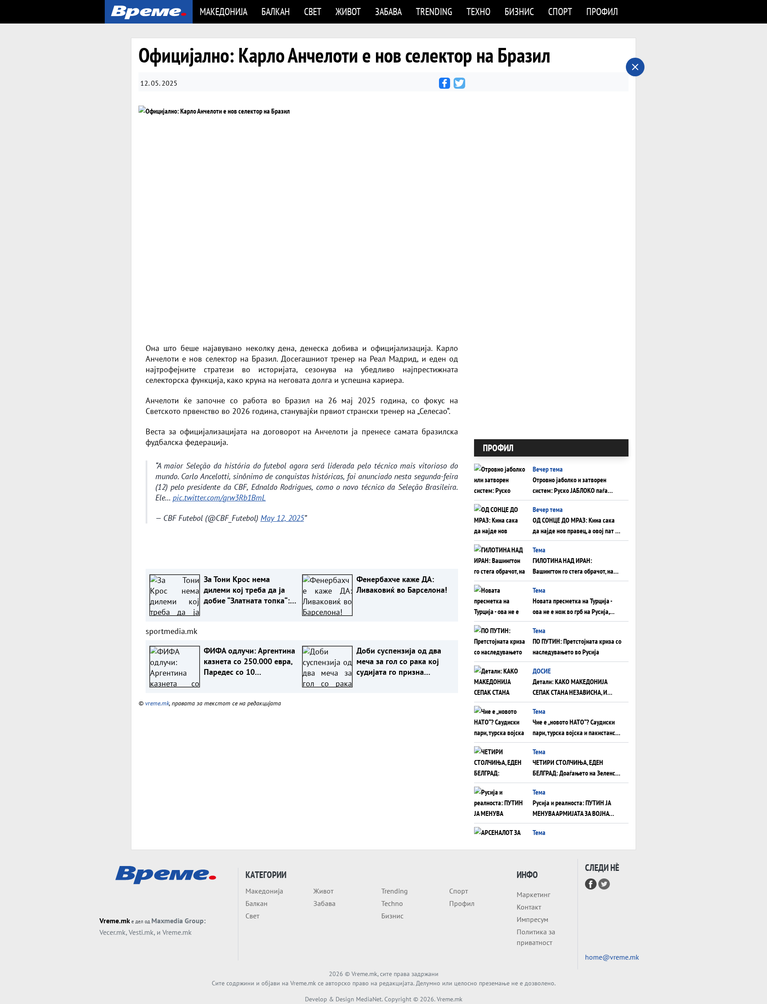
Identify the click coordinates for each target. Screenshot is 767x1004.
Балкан (275, 11)
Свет (312, 11)
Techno (392, 903)
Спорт (560, 11)
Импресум (532, 919)
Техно (478, 11)
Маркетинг (533, 894)
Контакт (529, 906)
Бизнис (519, 11)
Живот (348, 11)
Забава (388, 11)
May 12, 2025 (282, 518)
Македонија (223, 11)
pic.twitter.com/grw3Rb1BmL (219, 497)
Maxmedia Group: (178, 920)
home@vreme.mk (612, 957)
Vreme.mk (114, 920)
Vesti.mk (141, 932)
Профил (602, 11)
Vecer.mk (112, 932)
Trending (434, 11)
